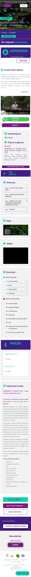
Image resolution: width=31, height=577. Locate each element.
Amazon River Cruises (17, 57)
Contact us (5, 565)
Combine (14, 125)
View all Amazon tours (15, 526)
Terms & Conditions (13, 565)
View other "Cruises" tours (15, 166)
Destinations (7, 559)
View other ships (14, 512)
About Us (13, 562)
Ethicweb (19, 569)
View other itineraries (14, 506)
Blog (19, 562)
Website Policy (21, 565)
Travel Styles (15, 559)
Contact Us (24, 559)
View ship (23, 61)
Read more (24, 92)
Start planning (15, 499)
